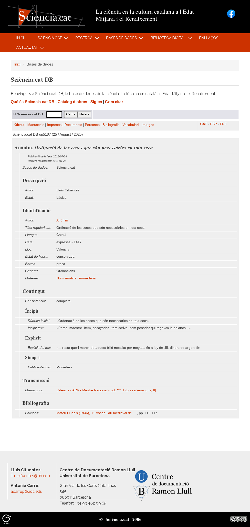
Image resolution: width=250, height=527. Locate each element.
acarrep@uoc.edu (26, 491)
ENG (223, 124)
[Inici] (46, 16)
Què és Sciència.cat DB (32, 102)
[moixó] (6, 519)
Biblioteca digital (165, 39)
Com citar (114, 102)
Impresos (54, 125)
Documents (73, 125)
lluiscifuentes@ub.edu (31, 475)
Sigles (96, 102)
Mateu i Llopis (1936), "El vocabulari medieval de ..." (96, 413)
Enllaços (208, 38)
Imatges (148, 125)
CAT (203, 124)
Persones (92, 125)
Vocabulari (131, 125)
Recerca (81, 39)
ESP (213, 124)
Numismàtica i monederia (76, 278)
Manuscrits (35, 125)
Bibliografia (111, 125)
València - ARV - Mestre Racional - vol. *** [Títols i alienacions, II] (106, 390)
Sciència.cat (47, 39)
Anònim (62, 220)
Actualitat (24, 48)
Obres (19, 125)
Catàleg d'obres (72, 102)
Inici (20, 38)
